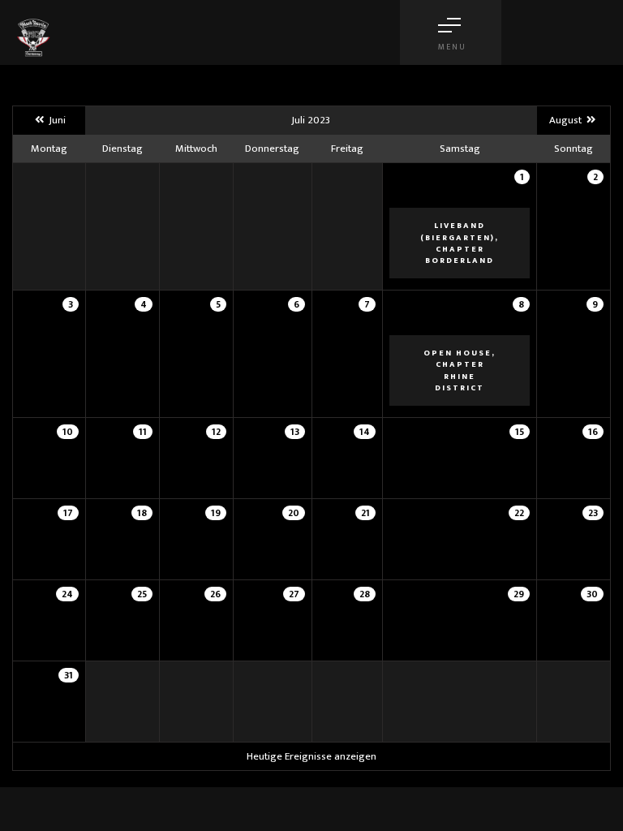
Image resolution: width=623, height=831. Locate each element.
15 (519, 432)
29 (518, 594)
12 (216, 432)
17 (68, 513)
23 (593, 513)
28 (364, 594)
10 (67, 432)
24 (67, 594)
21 (365, 513)
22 (519, 513)
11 (143, 432)
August (566, 120)
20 (293, 513)
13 (294, 432)
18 (142, 513)
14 (364, 432)
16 (593, 432)
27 (294, 594)
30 (592, 594)
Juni (55, 120)
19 (216, 513)
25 (142, 594)
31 (68, 675)
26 (215, 594)
